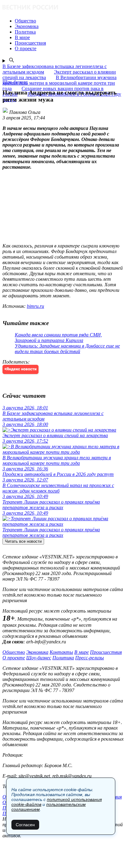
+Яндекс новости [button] (20, 369)
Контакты (61, 652)
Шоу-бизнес (38, 657)
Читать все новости (23, 541)
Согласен (25, 824)
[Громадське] (63, 7)
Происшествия (106, 652)
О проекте (13, 657)
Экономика (37, 652)
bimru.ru (35, 306)
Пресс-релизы (89, 657)
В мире (81, 652)
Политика (63, 657)
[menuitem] (70, 21)
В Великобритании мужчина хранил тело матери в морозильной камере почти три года (59, 83)
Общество (13, 652)
